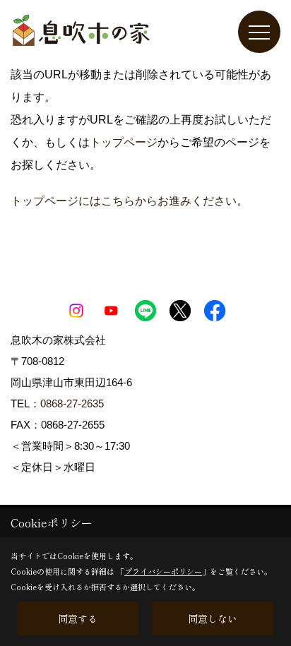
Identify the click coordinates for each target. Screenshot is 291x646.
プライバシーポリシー (163, 571)
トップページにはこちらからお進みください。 (129, 201)
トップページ (124, 142)
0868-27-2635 (72, 403)
